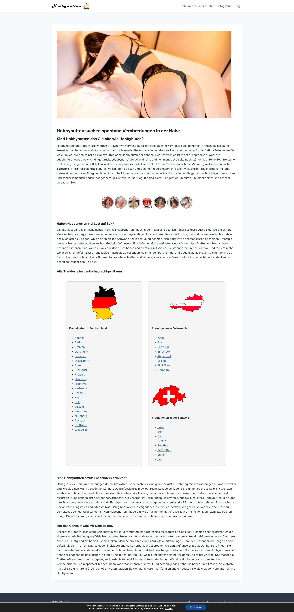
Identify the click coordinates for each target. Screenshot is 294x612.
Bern (160, 431)
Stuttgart (81, 425)
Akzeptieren (196, 607)
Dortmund (81, 351)
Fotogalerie (224, 6)
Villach (161, 360)
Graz (160, 342)
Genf (160, 436)
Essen (78, 365)
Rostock (80, 420)
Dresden (80, 356)
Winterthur (164, 450)
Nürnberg (81, 415)
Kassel (79, 393)
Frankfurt (81, 370)
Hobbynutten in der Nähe (197, 6)
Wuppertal (81, 429)
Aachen (80, 337)
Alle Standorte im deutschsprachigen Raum (89, 271)
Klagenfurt (164, 356)
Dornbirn (163, 370)
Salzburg (163, 347)
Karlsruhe (81, 388)
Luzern (161, 440)
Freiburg (80, 374)
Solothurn (163, 445)
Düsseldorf (82, 360)
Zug (159, 459)
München (81, 411)
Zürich (161, 454)
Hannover (81, 383)
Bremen (80, 347)
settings (169, 608)
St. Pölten (163, 365)
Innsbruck (163, 351)
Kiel (77, 397)
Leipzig (79, 406)
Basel (160, 427)
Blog (237, 6)
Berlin (78, 342)
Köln (77, 402)
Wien (160, 337)
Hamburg (81, 379)
